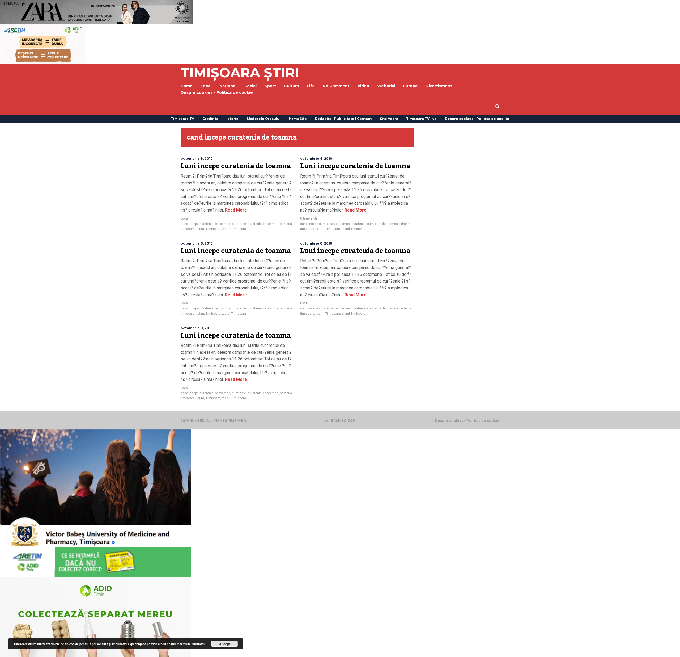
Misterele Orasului (263, 119)
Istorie (233, 119)
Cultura (291, 85)
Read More (235, 210)
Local (185, 218)
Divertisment (439, 85)
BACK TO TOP (343, 421)
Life (311, 85)
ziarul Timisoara (234, 229)
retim (200, 229)
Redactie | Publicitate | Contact (343, 119)
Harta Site (298, 119)
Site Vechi (389, 119)
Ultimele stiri (309, 218)
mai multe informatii (191, 644)
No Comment (336, 85)
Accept (224, 643)
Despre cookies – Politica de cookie (217, 92)
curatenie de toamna (263, 224)
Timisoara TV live (421, 119)
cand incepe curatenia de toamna (205, 224)
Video (363, 85)
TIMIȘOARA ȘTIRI (240, 73)
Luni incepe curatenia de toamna (236, 166)
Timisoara (213, 229)
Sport (270, 85)
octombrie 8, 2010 (197, 159)
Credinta (210, 119)
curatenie (239, 224)
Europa (410, 85)
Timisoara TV (182, 119)
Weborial (386, 85)
